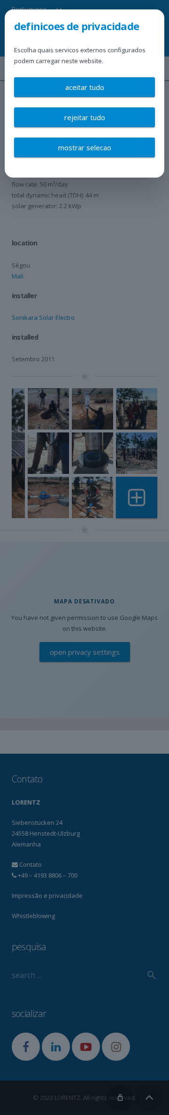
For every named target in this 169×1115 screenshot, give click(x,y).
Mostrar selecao (84, 147)
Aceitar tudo (84, 87)
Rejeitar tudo (84, 117)
